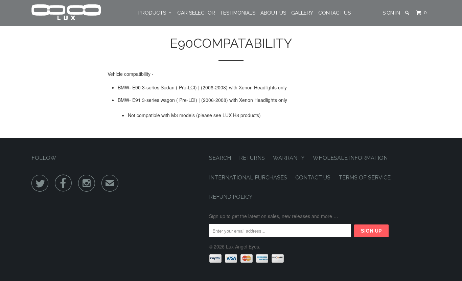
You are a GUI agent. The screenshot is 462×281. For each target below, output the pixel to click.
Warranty (289, 158)
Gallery (302, 13)
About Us (273, 13)
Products (153, 13)
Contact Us (334, 13)
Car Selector (196, 13)
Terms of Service (365, 177)
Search (220, 158)
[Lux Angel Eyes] (66, 13)
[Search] (408, 13)
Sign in (391, 13)
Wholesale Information (350, 158)
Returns (252, 158)
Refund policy (231, 197)
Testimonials (237, 13)
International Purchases (248, 177)
